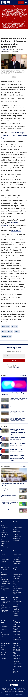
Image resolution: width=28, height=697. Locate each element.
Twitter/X (3, 652)
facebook (4, 680)
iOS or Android (16, 230)
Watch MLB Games (16, 653)
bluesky (18, 680)
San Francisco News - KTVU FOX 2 (5, 607)
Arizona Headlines (5, 524)
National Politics (17, 561)
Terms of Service (15, 369)
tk (15, 680)
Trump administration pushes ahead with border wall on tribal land (17, 413)
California (21, 49)
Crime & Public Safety (4, 528)
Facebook (3, 651)
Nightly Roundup (5, 538)
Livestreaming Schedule (4, 630)
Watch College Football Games (17, 649)
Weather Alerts (16, 533)
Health (2, 530)
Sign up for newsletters (15, 629)
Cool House (4, 576)
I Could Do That (17, 585)
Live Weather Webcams (4, 627)
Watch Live (21, 2)
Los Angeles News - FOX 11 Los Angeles (5, 603)
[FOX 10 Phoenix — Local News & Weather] (5, 2)
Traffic (2, 545)
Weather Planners (17, 531)
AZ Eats (15, 573)
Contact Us (15, 603)
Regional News (4, 598)
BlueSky (3, 656)
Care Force (3, 571)
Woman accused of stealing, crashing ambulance (13, 393)
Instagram (3, 649)
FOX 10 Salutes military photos (16, 632)
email (21, 680)
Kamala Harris (7, 331)
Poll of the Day (4, 539)
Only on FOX (5, 567)
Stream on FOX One (16, 644)
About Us (16, 597)
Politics (14, 327)
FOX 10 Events (16, 626)
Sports (2, 543)
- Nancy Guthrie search (5, 585)
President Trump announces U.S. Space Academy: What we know (17, 405)
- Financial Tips (4, 561)
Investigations (4, 579)
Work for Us (16, 617)
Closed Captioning (17, 601)
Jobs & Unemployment (5, 557)
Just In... (3, 375)
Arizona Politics (16, 558)
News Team (16, 611)
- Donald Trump (17, 563)
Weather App (16, 535)
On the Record (16, 586)
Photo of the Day (17, 637)
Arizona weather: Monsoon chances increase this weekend (9, 503)
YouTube (3, 645)
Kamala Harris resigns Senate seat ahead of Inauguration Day (14, 135)
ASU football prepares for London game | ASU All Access (9, 489)
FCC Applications (17, 608)
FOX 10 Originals (16, 568)
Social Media (5, 643)
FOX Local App (4, 633)
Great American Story (16, 582)
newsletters (24, 680)
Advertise (15, 599)
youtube (12, 680)
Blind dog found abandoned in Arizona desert (8, 496)
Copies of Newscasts (15, 605)
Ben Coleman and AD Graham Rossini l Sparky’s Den (13, 484)
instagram (10, 680)
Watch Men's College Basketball (17, 662)
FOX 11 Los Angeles (13, 49)
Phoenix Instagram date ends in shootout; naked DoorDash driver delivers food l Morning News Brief (18, 419)
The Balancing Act (17, 574)
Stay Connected (16, 622)
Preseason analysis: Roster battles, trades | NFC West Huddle (9, 509)
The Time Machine (17, 588)
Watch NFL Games (17, 647)
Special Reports (5, 588)
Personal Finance (5, 559)
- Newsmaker (16, 559)
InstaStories (6, 336)
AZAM (2, 526)
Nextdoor (3, 658)
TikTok (2, 647)
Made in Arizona (5, 581)
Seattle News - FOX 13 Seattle (4, 611)
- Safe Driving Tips (5, 547)
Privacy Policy (15, 367)
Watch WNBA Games (16, 668)
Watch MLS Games (15, 671)
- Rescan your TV (17, 615)
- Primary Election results (17, 555)
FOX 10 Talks (16, 578)
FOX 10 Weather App (5, 635)
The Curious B (16, 576)
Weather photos (17, 639)
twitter (7, 680)
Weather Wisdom (17, 538)
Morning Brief (4, 536)
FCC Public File (16, 609)
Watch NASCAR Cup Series (16, 656)
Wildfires (15, 529)
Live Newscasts (5, 624)
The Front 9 (16, 580)
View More (23, 375)
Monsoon (15, 526)
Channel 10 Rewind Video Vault (5, 573)
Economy (3, 554)
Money (3, 551)
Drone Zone (4, 577)
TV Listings (15, 613)
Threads (3, 654)
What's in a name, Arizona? (17, 592)
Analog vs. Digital (17, 571)
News (17, 331)
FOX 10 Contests (17, 624)
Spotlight (3, 590)
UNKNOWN (16, 590)
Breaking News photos (16, 635)
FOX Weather (16, 540)
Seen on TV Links (5, 541)
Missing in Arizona (5, 583)
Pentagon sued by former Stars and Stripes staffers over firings (18, 399)
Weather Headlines (17, 527)
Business (3, 553)
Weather (16, 522)
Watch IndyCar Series (16, 659)
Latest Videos (5, 466)
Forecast (15, 524)
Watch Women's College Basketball (17, 665)
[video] (14, 475)
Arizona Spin (4, 569)
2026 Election (16, 553)
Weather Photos (17, 536)
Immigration (4, 532)
